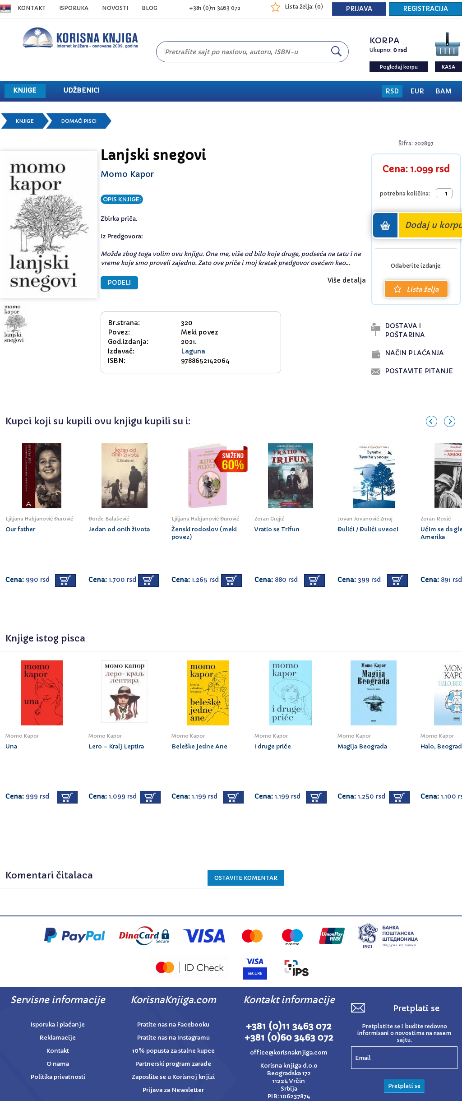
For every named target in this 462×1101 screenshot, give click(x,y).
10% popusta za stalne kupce (173, 1051)
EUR (417, 91)
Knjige (25, 121)
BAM (443, 91)
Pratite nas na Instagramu (173, 1037)
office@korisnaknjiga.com (289, 1052)
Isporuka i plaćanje (58, 1024)
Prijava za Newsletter (173, 1090)
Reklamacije (58, 1037)
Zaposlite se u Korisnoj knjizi (173, 1077)
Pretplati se (404, 1085)
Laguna (193, 351)
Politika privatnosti (58, 1077)
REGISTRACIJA (425, 9)
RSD (392, 91)
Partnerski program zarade (173, 1064)
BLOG (149, 8)
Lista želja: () (304, 6)
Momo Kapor (127, 174)
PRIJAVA (359, 9)
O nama (57, 1064)
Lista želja (423, 289)
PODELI (119, 283)
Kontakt (32, 8)
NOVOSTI (115, 8)
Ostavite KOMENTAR (245, 877)
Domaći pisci (79, 121)
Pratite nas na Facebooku (173, 1024)
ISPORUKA (73, 8)
